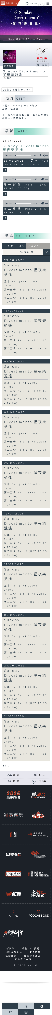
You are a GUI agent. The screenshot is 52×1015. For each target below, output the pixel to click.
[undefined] (27, 3)
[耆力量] (13, 893)
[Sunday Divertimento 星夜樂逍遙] (5, 170)
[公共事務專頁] (13, 854)
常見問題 (35, 952)
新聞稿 (11, 948)
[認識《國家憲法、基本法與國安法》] (38, 874)
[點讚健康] (13, 814)
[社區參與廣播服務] (38, 854)
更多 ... (5, 766)
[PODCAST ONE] (38, 913)
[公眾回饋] (33, 781)
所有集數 (9, 66)
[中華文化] (13, 874)
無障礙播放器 (33, 956)
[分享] (35, 775)
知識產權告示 (14, 952)
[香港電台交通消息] (9, 775)
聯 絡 (16, 781)
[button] (6, 155)
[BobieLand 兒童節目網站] (38, 814)
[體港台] (38, 795)
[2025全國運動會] (13, 795)
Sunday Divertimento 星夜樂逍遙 (25, 270)
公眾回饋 (41, 781)
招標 (37, 948)
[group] (43, 155)
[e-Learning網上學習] (38, 834)
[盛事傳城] (38, 893)
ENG (32, 4)
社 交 (41, 775)
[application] (25, 155)
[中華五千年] (13, 933)
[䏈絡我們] (9, 781)
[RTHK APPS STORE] (13, 913)
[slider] (23, 155)
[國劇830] (13, 834)
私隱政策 (11, 956)
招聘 (25, 948)
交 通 (16, 775)
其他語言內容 (24, 959)
